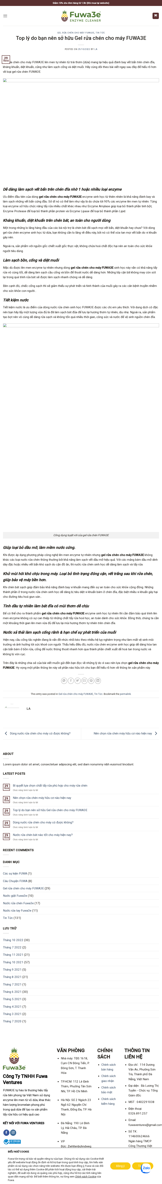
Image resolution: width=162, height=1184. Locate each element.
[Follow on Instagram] (13, 1133)
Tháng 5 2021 (12, 999)
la (95, 49)
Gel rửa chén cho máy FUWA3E (75, 33)
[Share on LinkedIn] (98, 681)
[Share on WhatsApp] (64, 681)
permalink (125, 694)
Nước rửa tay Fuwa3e (17, 910)
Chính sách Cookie (85, 1176)
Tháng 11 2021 (13, 955)
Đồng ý (120, 1166)
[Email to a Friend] (84, 681)
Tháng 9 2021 (12, 969)
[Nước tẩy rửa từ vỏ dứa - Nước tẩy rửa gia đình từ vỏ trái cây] (81, 16)
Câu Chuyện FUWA (15, 881)
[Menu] (5, 16)
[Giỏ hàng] (156, 16)
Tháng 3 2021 (12, 1014)
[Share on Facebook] (71, 681)
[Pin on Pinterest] (91, 681)
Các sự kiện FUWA (15, 873)
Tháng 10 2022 (13, 940)
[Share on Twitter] (77, 681)
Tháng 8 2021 (12, 977)
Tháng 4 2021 (12, 1006)
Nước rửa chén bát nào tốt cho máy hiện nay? (43, 835)
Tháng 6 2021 (12, 992)
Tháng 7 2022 (12, 947)
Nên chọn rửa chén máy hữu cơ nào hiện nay (123, 733)
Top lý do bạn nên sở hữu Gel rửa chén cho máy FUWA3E (50, 810)
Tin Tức (100, 33)
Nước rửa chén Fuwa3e (18, 903)
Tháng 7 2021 (12, 984)
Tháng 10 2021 (13, 962)
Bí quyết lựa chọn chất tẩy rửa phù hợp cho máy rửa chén (50, 785)
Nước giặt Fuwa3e (15, 896)
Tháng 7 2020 (12, 1021)
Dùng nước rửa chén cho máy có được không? (40, 733)
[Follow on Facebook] (6, 1133)
